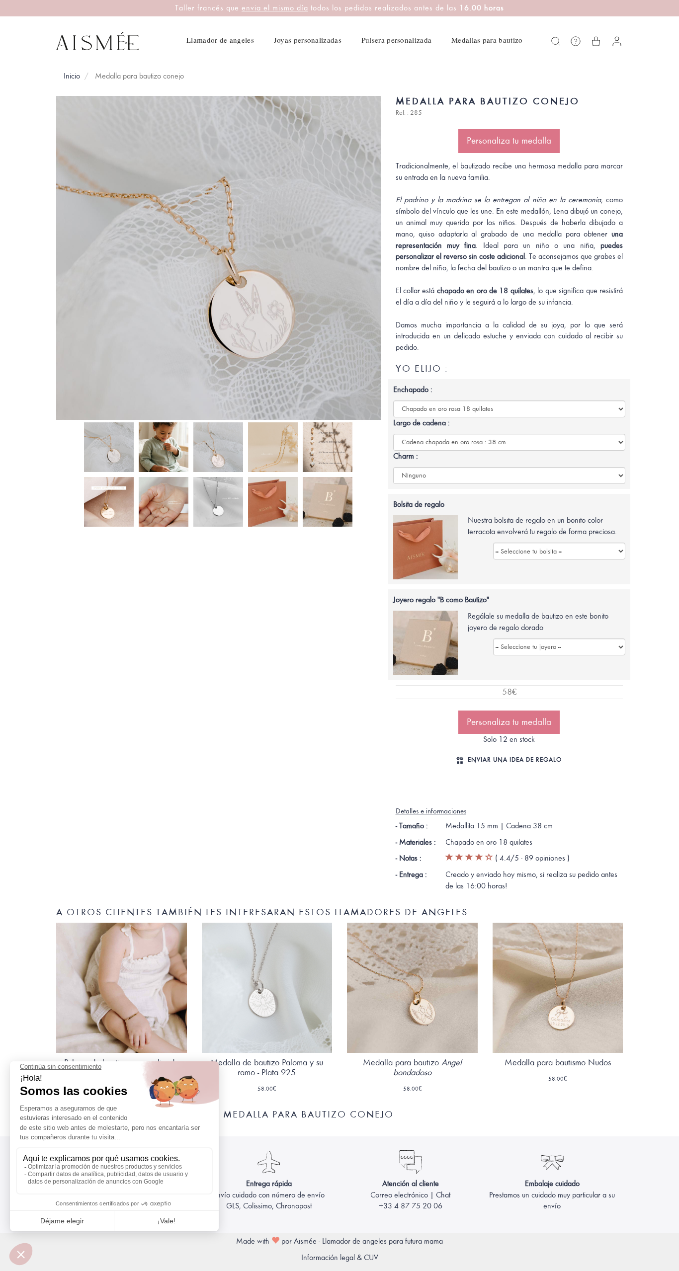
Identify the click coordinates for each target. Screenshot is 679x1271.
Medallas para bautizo (486, 40)
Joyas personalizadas (307, 40)
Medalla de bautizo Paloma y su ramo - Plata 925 (266, 1067)
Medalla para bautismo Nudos (558, 1062)
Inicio (72, 76)
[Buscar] (555, 41)
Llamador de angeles (220, 40)
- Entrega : (411, 874)
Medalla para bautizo (412, 1067)
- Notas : (409, 858)
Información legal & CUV (339, 1257)
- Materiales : (416, 842)
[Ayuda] (575, 41)
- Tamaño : (412, 825)
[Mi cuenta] (617, 41)
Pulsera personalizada (396, 40)
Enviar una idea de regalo (515, 759)
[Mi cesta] (596, 41)
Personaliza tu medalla (509, 140)
